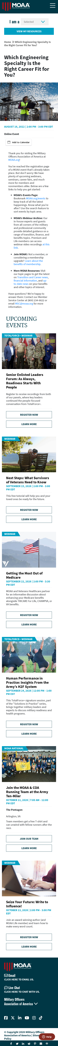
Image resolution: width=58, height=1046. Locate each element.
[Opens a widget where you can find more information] (47, 1037)
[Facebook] (6, 1018)
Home (7, 42)
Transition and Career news (32, 277)
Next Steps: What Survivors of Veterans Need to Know (27, 480)
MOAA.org (13, 160)
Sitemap (38, 1035)
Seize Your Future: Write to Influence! (27, 904)
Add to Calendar (21, 142)
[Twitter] (13, 1018)
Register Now (29, 414)
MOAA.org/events (35, 198)
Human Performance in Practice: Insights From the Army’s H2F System (27, 682)
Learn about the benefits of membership (28, 262)
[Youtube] (27, 1018)
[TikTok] (40, 1018)
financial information (25, 280)
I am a (14, 22)
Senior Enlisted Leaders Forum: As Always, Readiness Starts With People (24, 381)
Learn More (29, 424)
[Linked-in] (19, 1018)
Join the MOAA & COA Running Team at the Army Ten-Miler (27, 791)
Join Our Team (29, 838)
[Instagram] (34, 1018)
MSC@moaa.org (24, 303)
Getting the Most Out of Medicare (24, 575)
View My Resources (29, 31)
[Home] (16, 6)
